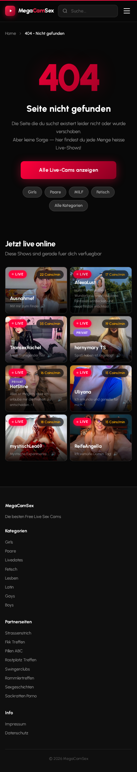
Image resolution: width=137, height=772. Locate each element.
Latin (9, 587)
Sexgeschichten (19, 687)
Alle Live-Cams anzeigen (68, 170)
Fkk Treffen (15, 642)
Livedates (14, 560)
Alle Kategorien (68, 205)
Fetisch (103, 192)
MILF (78, 192)
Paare (55, 192)
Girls (32, 192)
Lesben (11, 578)
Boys (9, 605)
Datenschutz (16, 733)
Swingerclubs (17, 669)
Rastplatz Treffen (20, 659)
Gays (10, 596)
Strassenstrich (18, 633)
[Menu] (127, 11)
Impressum (15, 724)
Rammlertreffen (19, 678)
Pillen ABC (14, 650)
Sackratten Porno (21, 695)
